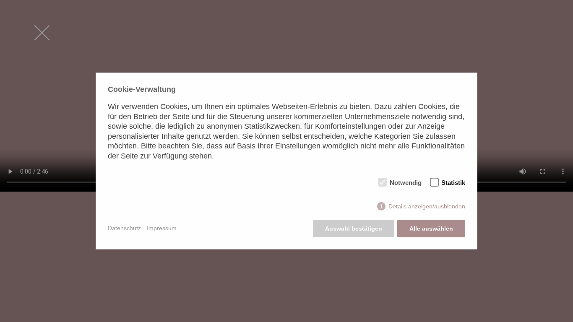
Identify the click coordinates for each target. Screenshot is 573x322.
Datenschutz (124, 228)
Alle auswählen (431, 228)
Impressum (162, 228)
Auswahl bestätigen (353, 228)
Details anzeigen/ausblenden (426, 206)
